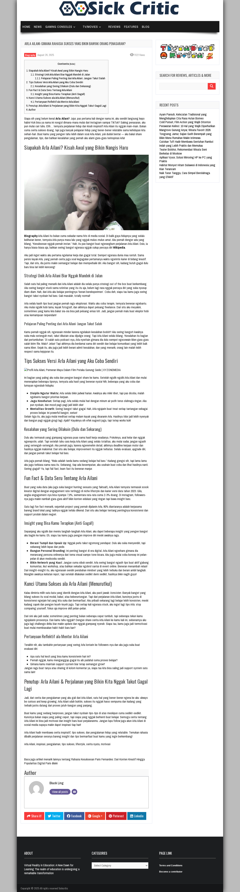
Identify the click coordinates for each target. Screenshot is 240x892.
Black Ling (57, 782)
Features (131, 27)
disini (55, 763)
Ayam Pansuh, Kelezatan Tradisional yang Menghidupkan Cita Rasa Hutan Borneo (183, 116)
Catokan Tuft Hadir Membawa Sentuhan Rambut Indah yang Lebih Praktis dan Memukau (186, 143)
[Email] (74, 792)
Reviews (114, 27)
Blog (145, 27)
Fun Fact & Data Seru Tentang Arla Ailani (49, 90)
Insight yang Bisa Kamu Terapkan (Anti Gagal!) (58, 94)
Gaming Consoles (58, 27)
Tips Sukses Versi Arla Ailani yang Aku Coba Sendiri (54, 82)
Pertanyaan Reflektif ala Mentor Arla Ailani (55, 102)
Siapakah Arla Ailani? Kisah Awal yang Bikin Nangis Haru (57, 70)
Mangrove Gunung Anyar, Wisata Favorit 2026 (185, 130)
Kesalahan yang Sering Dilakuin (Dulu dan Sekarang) (61, 86)
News (38, 27)
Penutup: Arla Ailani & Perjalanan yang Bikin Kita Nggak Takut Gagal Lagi (66, 106)
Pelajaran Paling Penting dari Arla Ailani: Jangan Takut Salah (70, 78)
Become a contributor (170, 871)
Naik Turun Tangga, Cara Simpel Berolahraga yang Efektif (184, 175)
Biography (30, 55)
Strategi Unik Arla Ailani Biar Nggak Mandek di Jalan (60, 74)
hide (72, 64)
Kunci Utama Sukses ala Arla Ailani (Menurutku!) (53, 98)
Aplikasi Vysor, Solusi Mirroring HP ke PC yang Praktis (185, 159)
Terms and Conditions (170, 865)
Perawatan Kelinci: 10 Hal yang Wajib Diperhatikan (187, 126)
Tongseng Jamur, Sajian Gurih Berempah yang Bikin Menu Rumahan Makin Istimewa (185, 136)
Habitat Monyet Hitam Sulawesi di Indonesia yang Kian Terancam (187, 167)
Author (31, 110)
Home (26, 27)
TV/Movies (90, 27)
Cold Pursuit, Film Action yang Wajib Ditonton (185, 122)
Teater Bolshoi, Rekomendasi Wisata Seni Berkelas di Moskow (183, 151)
